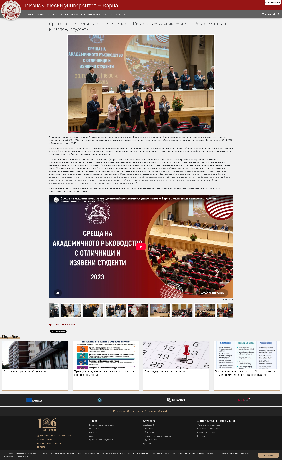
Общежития (148, 432)
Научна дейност (69, 14)
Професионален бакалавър (102, 425)
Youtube (164, 411)
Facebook (120, 411)
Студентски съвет (151, 440)
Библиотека (118, 14)
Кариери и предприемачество (157, 436)
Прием (40, 14)
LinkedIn (139, 411)
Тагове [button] (55, 324)
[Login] (274, 14)
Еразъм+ (147, 444)
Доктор (92, 436)
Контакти (201, 436)
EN (269, 14)
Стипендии (148, 429)
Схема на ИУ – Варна (207, 432)
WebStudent (148, 425)
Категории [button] (69, 324)
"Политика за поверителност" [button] (17, 456)
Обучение (52, 14)
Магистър (93, 432)
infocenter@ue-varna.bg (50, 443)
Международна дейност (95, 14)
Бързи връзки (273, 2)
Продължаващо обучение (101, 440)
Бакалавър (94, 429)
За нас (31, 14)
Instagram (151, 411)
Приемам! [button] (268, 455)
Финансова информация (208, 425)
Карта (42, 447)
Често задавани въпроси (208, 429)
